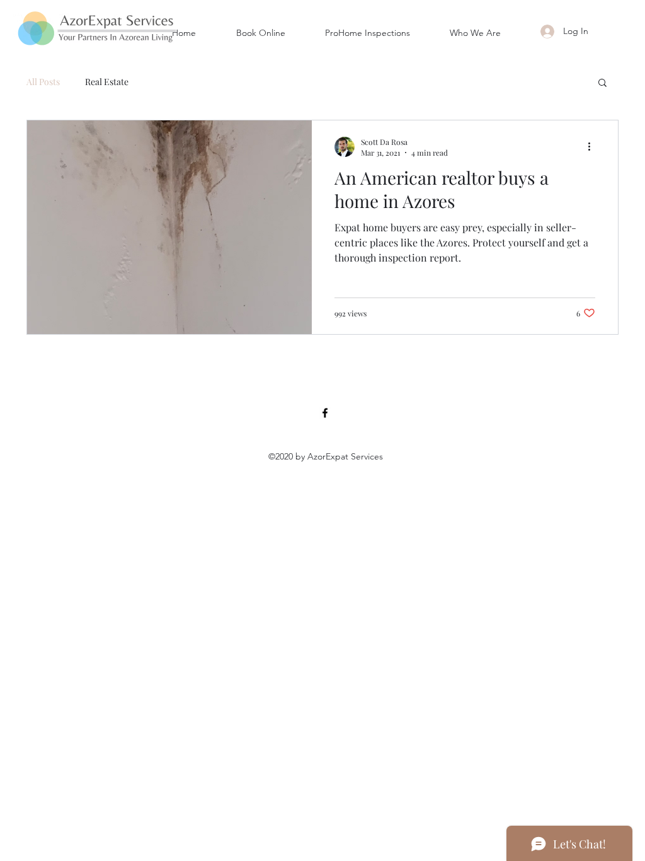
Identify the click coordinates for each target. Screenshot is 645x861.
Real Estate (106, 82)
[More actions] (593, 146)
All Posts (43, 82)
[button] (602, 83)
